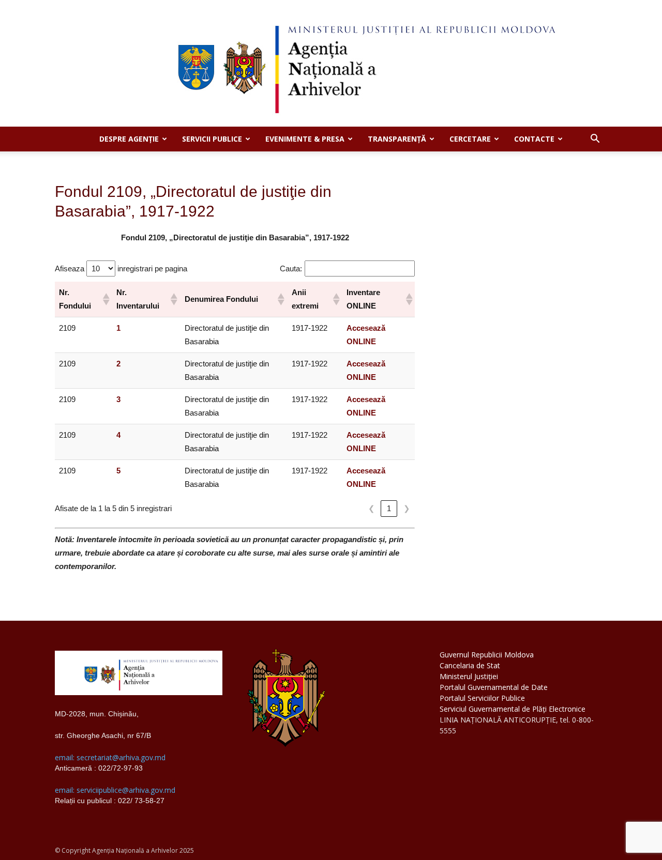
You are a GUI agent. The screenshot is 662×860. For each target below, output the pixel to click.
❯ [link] (406, 508)
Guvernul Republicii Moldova (487, 654)
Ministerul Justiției (469, 676)
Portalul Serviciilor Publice (482, 698)
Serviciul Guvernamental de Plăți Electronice (512, 709)
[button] (594, 140)
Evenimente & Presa (304, 139)
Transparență (397, 139)
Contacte (534, 139)
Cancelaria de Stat (470, 665)
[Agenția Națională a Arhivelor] (331, 63)
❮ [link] (371, 508)
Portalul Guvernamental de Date (494, 687)
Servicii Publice (212, 139)
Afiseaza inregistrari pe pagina (121, 268)
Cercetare (470, 139)
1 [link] (389, 508)
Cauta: (291, 268)
